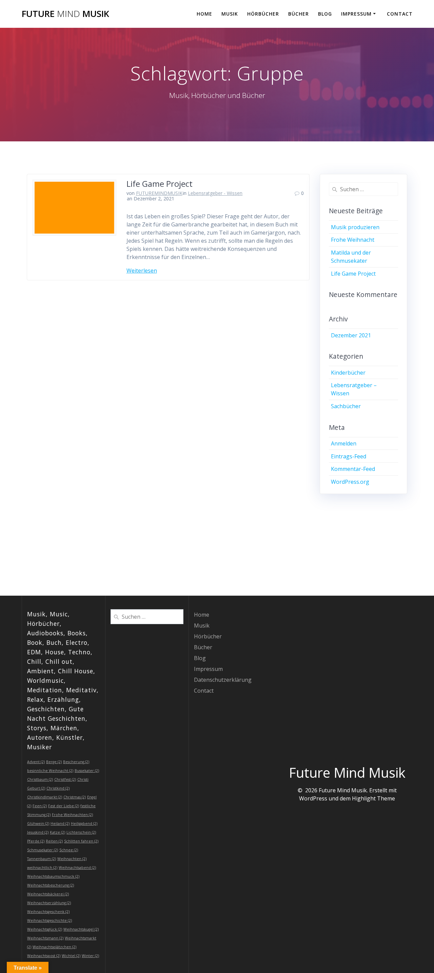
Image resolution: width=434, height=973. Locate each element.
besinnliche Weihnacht (50, 770)
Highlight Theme (373, 798)
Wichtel (71, 955)
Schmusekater (42, 850)
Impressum (356, 14)
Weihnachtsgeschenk (48, 911)
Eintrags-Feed (348, 456)
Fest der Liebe (63, 805)
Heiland (60, 823)
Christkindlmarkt (44, 797)
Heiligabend (84, 823)
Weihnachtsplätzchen (54, 947)
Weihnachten (71, 858)
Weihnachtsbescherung (50, 885)
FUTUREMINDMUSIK (159, 193)
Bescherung (76, 761)
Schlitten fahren (81, 841)
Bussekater (87, 770)
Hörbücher (263, 14)
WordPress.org (350, 481)
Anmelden (343, 443)
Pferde (35, 841)
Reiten (54, 841)
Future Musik (65, 13)
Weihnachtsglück (44, 929)
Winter (90, 955)
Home (204, 14)
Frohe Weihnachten (72, 814)
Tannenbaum (41, 858)
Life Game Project (159, 183)
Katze (57, 832)
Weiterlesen (141, 270)
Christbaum (40, 779)
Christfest (65, 779)
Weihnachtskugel (81, 929)
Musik (229, 14)
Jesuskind (37, 832)
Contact (400, 14)
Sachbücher (346, 406)
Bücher (298, 14)
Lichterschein (81, 832)
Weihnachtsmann (45, 938)
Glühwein (38, 823)
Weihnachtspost (43, 955)
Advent (36, 761)
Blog (325, 14)
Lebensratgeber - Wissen (215, 193)
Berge (54, 761)
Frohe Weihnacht (352, 239)
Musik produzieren (355, 227)
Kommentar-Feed (353, 469)
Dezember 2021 (351, 335)
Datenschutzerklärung (223, 679)
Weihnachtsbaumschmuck (53, 876)
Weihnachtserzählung (49, 902)
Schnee (68, 850)
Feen (40, 805)
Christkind (58, 788)
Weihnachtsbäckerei (48, 894)
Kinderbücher (348, 372)
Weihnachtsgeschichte (49, 920)
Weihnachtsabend (77, 867)
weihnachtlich (42, 867)
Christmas (74, 797)
